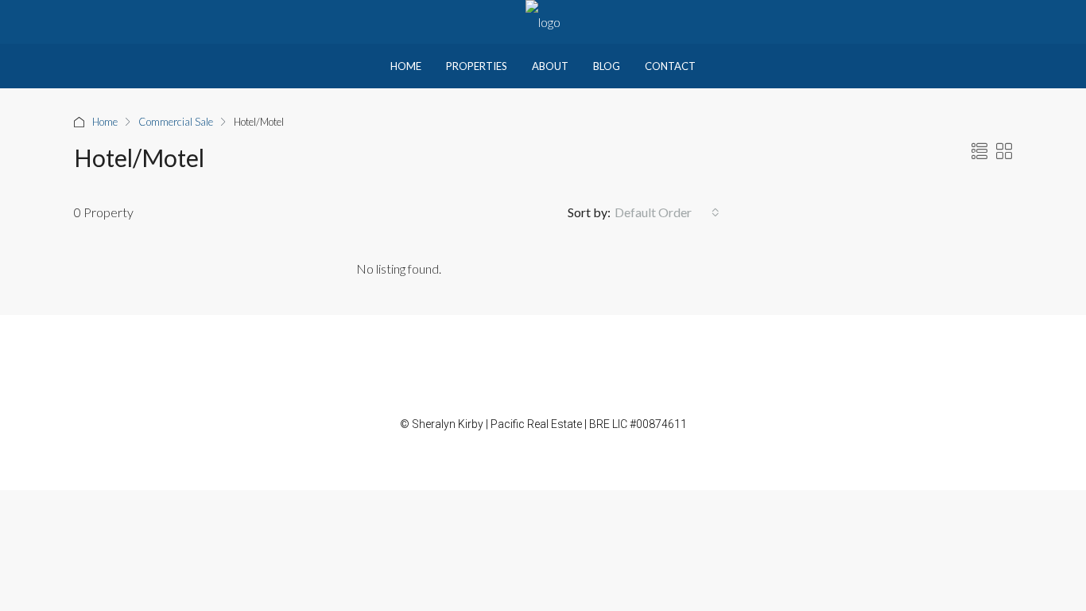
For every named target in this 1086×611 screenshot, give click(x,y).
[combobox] (667, 212)
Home (405, 66)
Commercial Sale (175, 121)
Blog (606, 66)
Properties (476, 66)
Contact (670, 66)
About (550, 66)
